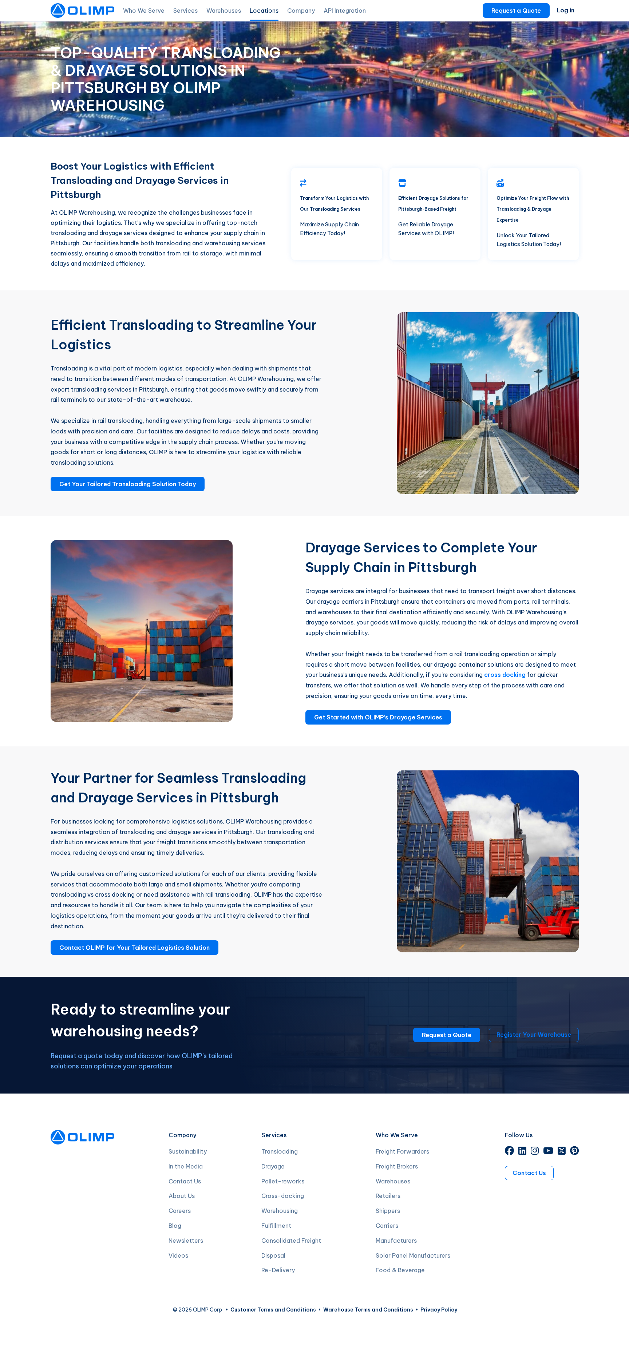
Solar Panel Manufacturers (413, 1255)
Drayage (273, 1166)
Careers (180, 1210)
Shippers (388, 1210)
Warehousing (279, 1210)
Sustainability (188, 1151)
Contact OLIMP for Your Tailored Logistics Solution (134, 947)
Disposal (273, 1255)
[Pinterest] (574, 1151)
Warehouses (393, 1181)
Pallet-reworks (282, 1181)
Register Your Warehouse (534, 1034)
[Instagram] (535, 1151)
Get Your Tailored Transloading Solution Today (127, 484)
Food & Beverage (400, 1270)
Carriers (387, 1225)
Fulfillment (276, 1225)
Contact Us (185, 1181)
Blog (175, 1225)
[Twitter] (562, 1151)
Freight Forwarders (402, 1151)
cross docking (505, 674)
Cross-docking (282, 1195)
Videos (178, 1255)
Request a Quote (516, 10)
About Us (182, 1195)
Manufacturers (396, 1240)
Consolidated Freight (291, 1240)
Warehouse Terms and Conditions (368, 1309)
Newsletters (186, 1240)
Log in (565, 10)
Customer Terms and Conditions (273, 1309)
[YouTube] (548, 1151)
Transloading (279, 1151)
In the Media (186, 1166)
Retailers (388, 1195)
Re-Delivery (278, 1270)
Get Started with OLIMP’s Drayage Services (378, 717)
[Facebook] (509, 1151)
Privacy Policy (438, 1309)
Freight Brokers (397, 1166)
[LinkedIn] (522, 1151)
